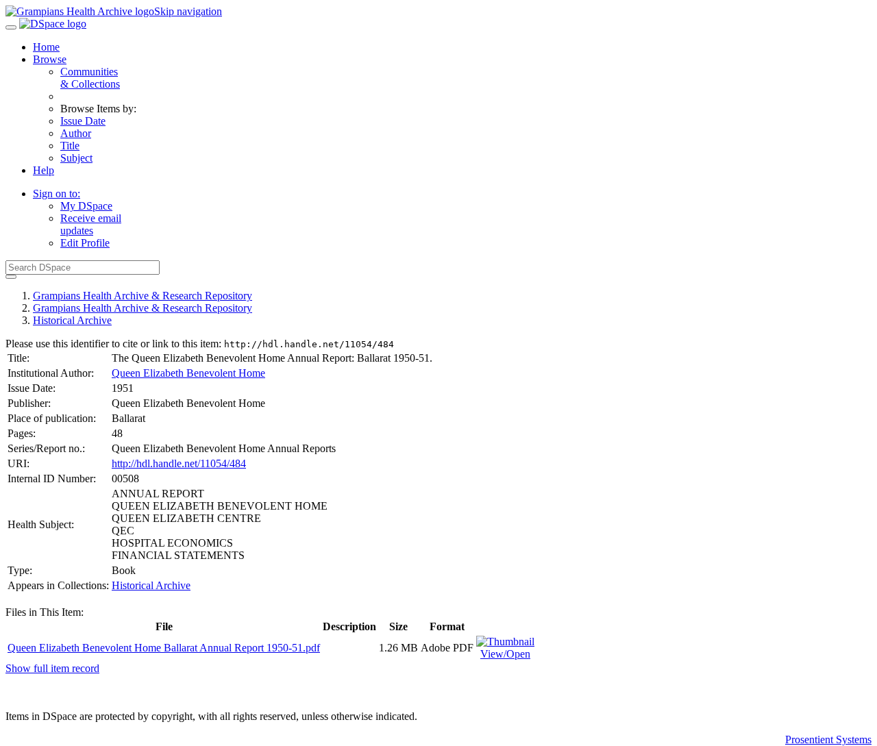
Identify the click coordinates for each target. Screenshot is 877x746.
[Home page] (79, 11)
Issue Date (83, 121)
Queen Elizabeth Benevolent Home (188, 373)
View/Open (505, 654)
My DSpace (86, 206)
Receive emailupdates (90, 224)
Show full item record (52, 668)
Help (43, 170)
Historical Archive (72, 320)
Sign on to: (56, 193)
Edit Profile (85, 243)
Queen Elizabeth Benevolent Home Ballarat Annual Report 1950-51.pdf (164, 648)
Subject (76, 158)
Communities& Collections (90, 78)
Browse (49, 59)
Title (69, 145)
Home (46, 47)
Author (75, 133)
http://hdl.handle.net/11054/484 (179, 463)
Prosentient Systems (828, 739)
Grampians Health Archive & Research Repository (142, 295)
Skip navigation (188, 11)
